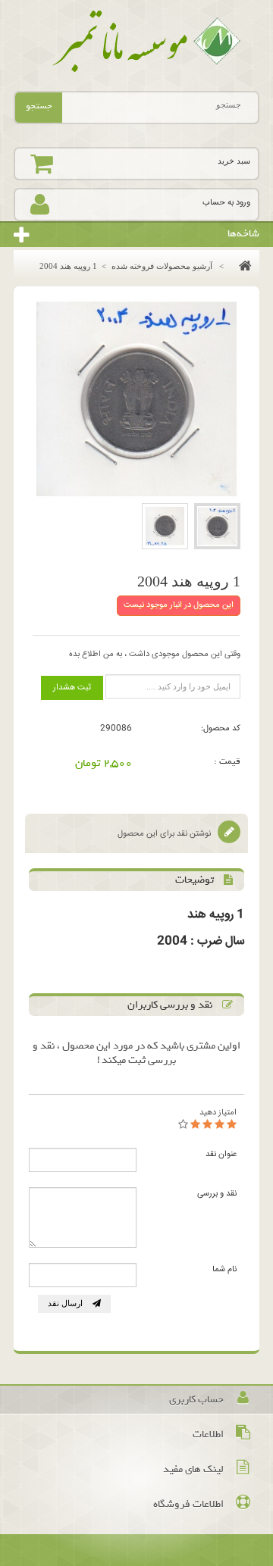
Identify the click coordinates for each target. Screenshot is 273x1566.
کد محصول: (220, 728)
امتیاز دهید (218, 1112)
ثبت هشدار (72, 687)
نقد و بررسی (217, 1193)
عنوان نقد (221, 1154)
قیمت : (227, 761)
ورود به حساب (226, 202)
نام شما (224, 1269)
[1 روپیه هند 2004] (217, 526)
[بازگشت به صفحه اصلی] (241, 265)
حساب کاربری (196, 1399)
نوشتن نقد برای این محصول (165, 833)
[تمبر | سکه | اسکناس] (136, 41)
